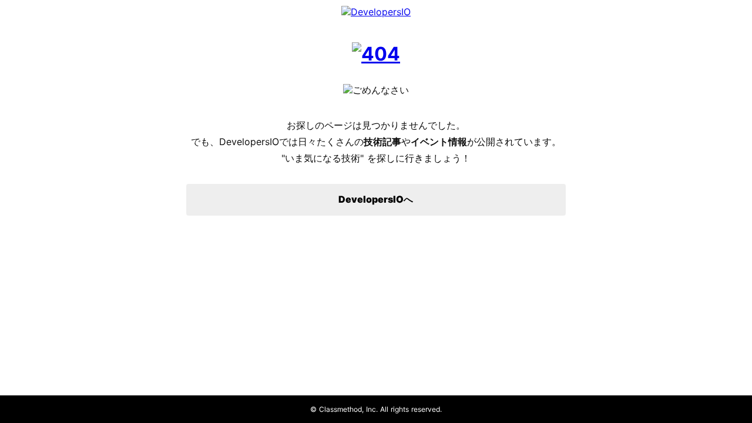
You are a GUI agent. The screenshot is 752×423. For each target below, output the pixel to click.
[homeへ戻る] (376, 53)
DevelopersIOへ (375, 199)
